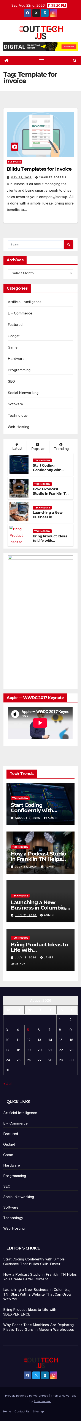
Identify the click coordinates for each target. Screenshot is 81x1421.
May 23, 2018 (21, 177)
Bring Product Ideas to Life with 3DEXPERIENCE (50, 540)
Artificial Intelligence (25, 302)
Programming (19, 370)
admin (53, 818)
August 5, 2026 (28, 818)
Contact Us (22, 1411)
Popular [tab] (38, 449)
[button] (74, 61)
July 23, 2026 (26, 866)
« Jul (7, 1083)
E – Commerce (20, 313)
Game (12, 347)
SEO (11, 381)
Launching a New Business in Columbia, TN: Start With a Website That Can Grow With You (37, 1294)
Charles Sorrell (53, 177)
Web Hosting (18, 427)
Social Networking (23, 393)
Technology (18, 415)
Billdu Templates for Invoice (39, 169)
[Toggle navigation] (41, 61)
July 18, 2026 (26, 957)
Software (14, 161)
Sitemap (38, 1411)
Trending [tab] (61, 449)
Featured (15, 324)
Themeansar (42, 1401)
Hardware (16, 358)
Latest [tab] (17, 448)
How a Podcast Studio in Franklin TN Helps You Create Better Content (50, 495)
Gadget (13, 336)
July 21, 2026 (26, 915)
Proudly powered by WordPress (27, 1395)
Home (7, 1411)
